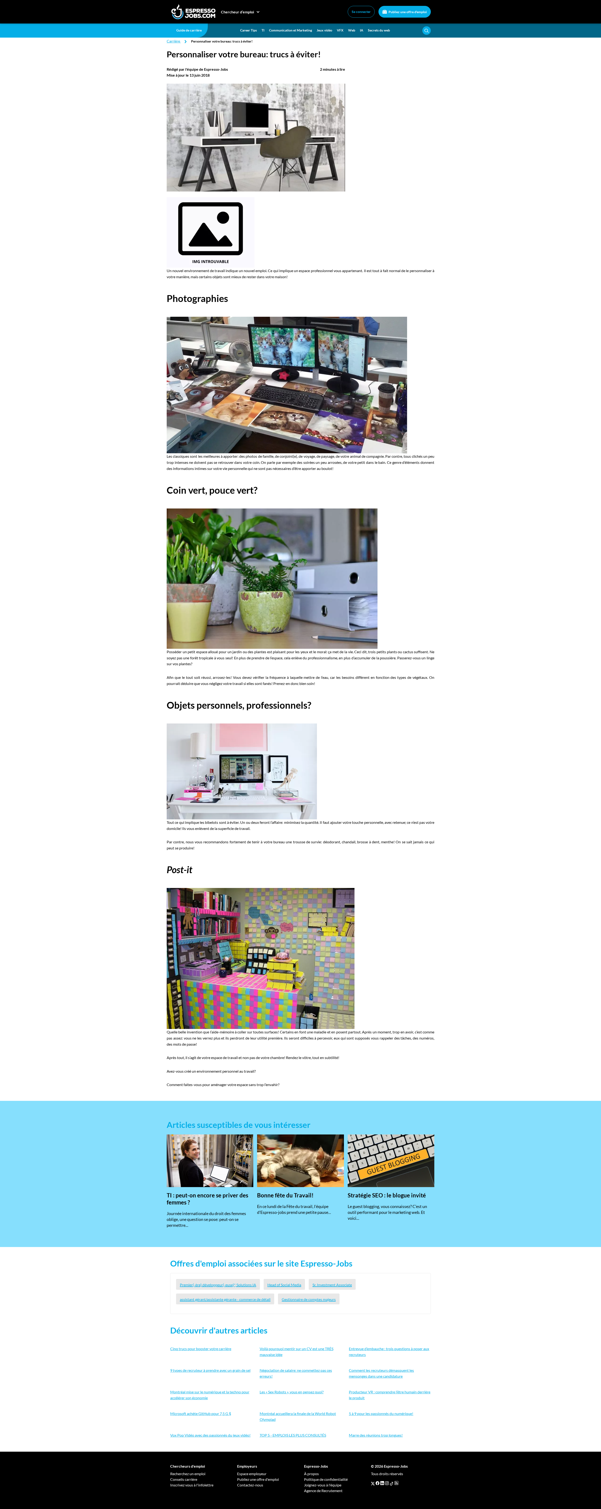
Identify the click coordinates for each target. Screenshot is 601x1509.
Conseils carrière (183, 1479)
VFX (340, 30)
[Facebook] (377, 1483)
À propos (311, 1473)
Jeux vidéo (324, 30)
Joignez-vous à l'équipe (322, 1485)
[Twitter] (373, 1483)
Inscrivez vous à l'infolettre (191, 1485)
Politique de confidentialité (326, 1479)
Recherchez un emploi (187, 1473)
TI (263, 30)
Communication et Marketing (290, 30)
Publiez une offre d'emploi (407, 12)
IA (361, 30)
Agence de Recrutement (323, 1490)
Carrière (173, 41)
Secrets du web (379, 30)
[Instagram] (387, 1483)
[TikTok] (391, 1483)
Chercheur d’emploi (237, 12)
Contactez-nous (250, 1485)
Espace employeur (251, 1473)
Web (351, 30)
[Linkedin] (382, 1483)
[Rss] (396, 1483)
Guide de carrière (189, 30)
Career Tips (248, 30)
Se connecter (361, 12)
